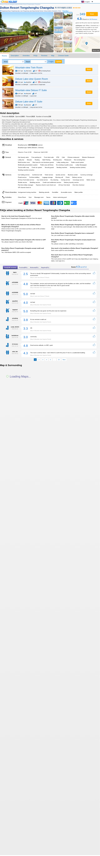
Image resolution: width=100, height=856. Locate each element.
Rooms (4, 56)
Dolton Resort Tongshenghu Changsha (30, 4)
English (87, 2)
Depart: (28, 61)
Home (1, 4)
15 (59, 359)
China (6, 4)
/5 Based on (87, 18)
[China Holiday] (9, 3)
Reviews (44, 55)
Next (64, 359)
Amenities (26, 55)
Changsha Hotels (13, 4)
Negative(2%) (45, 267)
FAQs (35, 55)
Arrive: (6, 61)
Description (15, 55)
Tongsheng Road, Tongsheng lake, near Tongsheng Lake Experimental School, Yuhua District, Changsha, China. (35, 11)
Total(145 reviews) (10, 267)
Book (92, 14)
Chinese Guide (63, 55)
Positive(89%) (23, 267)
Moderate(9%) (34, 267)
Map (52, 55)
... (54, 359)
